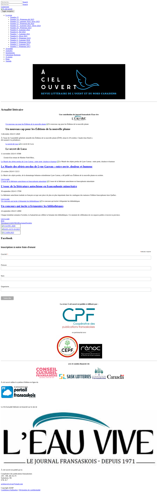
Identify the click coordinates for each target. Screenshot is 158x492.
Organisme (5, 286)
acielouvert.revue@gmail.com (12, 484)
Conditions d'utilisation (9, 490)
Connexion (5, 7)
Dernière (29, 223)
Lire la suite (5, 179)
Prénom (4, 265)
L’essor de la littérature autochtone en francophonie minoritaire (23, 181)
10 (17, 223)
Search (25, 2)
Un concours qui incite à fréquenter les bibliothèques (20, 201)
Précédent (4, 223)
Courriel (4, 254)
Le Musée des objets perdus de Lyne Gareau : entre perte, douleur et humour (29, 162)
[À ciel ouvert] (6, 9)
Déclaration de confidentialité (29, 490)
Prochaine (22, 223)
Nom (2, 276)
